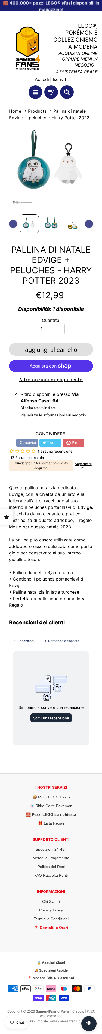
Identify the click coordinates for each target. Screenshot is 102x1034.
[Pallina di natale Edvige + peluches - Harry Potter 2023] (29, 223)
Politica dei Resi (51, 866)
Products (37, 111)
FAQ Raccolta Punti (51, 875)
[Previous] (13, 224)
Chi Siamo (51, 901)
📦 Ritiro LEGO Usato (51, 797)
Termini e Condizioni (51, 919)
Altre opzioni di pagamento (51, 379)
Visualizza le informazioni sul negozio (53, 415)
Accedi (42, 79)
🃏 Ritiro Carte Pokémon (51, 806)
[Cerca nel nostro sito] (67, 92)
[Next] (89, 224)
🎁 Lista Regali (51, 823)
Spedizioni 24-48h (51, 849)
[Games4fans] (27, 48)
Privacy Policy (51, 910)
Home (15, 111)
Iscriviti (60, 79)
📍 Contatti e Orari (51, 927)
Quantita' (51, 320)
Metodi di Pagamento (51, 858)
